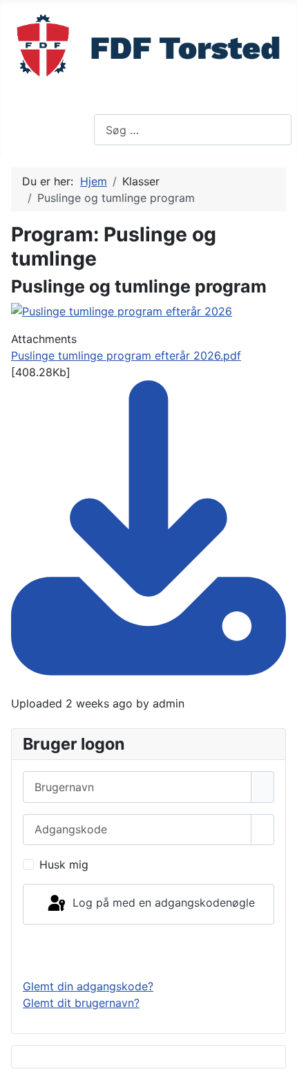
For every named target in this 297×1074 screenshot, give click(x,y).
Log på (149, 951)
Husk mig (63, 864)
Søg (104, 106)
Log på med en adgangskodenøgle (162, 903)
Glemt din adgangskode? (88, 986)
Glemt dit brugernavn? (81, 1003)
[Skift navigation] (14, 127)
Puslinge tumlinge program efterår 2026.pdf (126, 355)
